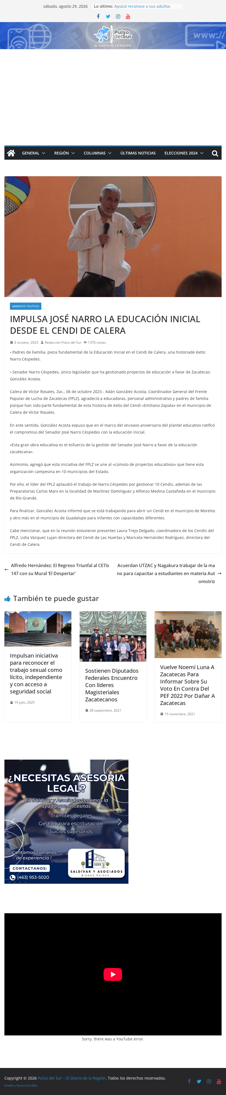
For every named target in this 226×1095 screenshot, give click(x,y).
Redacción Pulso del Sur (63, 342)
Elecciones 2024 (181, 153)
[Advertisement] (113, 90)
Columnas (95, 153)
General (30, 153)
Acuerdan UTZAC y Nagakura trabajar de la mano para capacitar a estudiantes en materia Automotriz (166, 573)
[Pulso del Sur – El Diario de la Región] (113, 26)
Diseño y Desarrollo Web (20, 1085)
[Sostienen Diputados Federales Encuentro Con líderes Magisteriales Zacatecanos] (113, 615)
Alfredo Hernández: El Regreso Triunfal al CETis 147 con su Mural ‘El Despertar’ (60, 569)
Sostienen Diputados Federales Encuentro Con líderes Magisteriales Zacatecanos (112, 685)
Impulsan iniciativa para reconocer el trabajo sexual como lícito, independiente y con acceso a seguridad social (36, 673)
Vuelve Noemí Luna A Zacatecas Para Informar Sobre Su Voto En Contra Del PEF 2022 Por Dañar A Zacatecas (187, 685)
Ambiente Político (25, 306)
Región (61, 153)
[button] (42, 153)
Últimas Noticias (138, 153)
